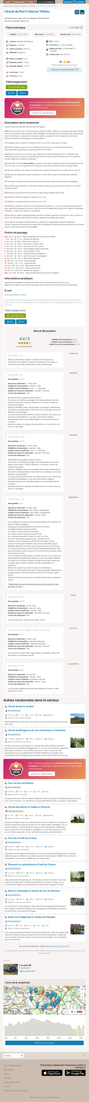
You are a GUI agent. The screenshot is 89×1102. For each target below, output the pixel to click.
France (56, 41)
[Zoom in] (82, 989)
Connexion (80, 2)
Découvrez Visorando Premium (63, 70)
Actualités (8, 1078)
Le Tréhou (62, 45)
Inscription (68, 2)
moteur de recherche (58, 946)
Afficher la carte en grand (44, 1043)
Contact (7, 1086)
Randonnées (20, 2)
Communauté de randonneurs (16, 1090)
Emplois (7, 1074)
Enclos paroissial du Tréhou (15, 295)
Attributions (7, 1013)
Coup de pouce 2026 (12, 1082)
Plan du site (8, 1070)
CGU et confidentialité (12, 1065)
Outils (7, 2)
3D (78, 1012)
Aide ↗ (32, 2)
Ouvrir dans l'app (18, 87)
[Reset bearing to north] (82, 997)
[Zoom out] (82, 993)
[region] (44, 1000)
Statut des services (37, 1097)
